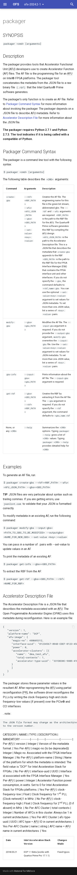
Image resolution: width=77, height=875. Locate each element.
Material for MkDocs (24, 871)
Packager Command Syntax (23, 104)
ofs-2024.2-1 (32, 4)
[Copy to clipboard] (73, 627)
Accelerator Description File (20, 118)
